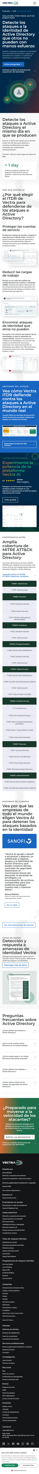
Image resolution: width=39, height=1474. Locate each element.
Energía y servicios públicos (11, 1291)
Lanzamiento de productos (10, 1339)
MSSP (4, 1390)
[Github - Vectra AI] (32, 1444)
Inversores (5, 1415)
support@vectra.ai (8, 1430)
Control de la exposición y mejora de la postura (16, 1178)
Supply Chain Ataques (9, 1256)
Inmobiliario (6, 1310)
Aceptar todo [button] (10, 1465)
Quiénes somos (7, 1406)
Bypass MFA (6, 1270)
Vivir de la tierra (7, 1278)
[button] (20, 1470)
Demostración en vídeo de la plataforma (14, 1205)
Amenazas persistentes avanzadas (13, 1245)
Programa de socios (8, 1387)
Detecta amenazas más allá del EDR (13, 1230)
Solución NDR (6, 1186)
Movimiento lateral (8, 1221)
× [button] (37, 1450)
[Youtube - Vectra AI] (18, 1444)
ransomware (6, 1254)
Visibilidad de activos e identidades (13, 1224)
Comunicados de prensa (10, 1418)
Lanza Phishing (7, 1267)
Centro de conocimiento (9, 1336)
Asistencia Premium (8, 1350)
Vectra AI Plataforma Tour (10, 1208)
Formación (5, 1352)
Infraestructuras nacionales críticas (13, 1288)
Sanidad (5, 1299)
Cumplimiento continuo (9, 1233)
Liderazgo (5, 1409)
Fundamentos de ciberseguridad (12, 1377)
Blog (3, 1371)
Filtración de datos (8, 1248)
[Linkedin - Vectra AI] (3, 1444)
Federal (4, 1296)
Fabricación (6, 1305)
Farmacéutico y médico (9, 1307)
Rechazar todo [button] (28, 1465)
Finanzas (5, 1293)
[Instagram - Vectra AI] (23, 1444)
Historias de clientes (10, 1329)
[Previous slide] (29, 917)
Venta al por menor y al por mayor (12, 1313)
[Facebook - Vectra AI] (13, 1444)
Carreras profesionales (9, 1420)
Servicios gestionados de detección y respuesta (19, 1183)
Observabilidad (7, 1173)
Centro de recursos (8, 1374)
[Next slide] (35, 917)
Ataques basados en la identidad (12, 1219)
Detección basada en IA (9, 1227)
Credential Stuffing (8, 1273)
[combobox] (34, 1450)
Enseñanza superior (8, 1302)
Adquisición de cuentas (9, 1242)
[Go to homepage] (10, 3)
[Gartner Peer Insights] (16, 481)
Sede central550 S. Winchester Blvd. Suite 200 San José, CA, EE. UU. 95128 (18, 1435)
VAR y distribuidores (8, 1396)
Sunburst (5, 1275)
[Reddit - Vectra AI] (27, 1444)
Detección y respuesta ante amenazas (14, 1175)
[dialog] (19, 1461)
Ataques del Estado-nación (10, 1251)
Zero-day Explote (7, 1264)
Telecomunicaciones (8, 1316)
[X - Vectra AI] (8, 1444)
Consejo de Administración (10, 1412)
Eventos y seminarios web (10, 1379)
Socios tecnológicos (8, 1393)
